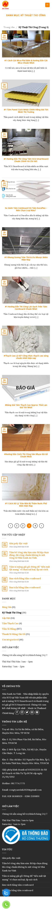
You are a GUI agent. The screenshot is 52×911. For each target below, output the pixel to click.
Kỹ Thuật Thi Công (11, 612)
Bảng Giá (6, 607)
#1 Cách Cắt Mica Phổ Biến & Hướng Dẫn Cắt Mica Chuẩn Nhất (26, 61)
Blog (26, 906)
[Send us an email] (32, 712)
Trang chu (9, 27)
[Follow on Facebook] (17, 712)
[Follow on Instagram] (22, 712)
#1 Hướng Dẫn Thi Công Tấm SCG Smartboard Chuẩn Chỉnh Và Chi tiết (26, 160)
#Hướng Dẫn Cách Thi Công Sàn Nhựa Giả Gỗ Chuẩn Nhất (26, 455)
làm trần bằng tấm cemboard (24, 587)
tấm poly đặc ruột (18, 543)
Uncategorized (10, 639)
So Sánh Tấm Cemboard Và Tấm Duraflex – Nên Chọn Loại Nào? (26, 209)
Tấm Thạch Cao (10, 623)
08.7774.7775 (18, 783)
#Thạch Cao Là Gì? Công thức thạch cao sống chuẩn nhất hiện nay (26, 356)
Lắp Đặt (6, 618)
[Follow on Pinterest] (37, 712)
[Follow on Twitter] (27, 712)
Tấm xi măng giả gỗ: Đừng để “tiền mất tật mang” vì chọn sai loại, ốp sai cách (29, 568)
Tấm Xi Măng (9, 628)
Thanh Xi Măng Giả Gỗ (13, 634)
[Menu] (47, 5)
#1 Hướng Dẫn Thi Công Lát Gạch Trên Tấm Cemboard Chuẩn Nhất (26, 307)
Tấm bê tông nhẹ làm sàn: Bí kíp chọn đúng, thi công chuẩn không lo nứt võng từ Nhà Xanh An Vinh (29, 555)
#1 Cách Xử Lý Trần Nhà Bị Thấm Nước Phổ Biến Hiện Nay (26, 504)
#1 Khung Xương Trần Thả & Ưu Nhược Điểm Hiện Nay (26, 258)
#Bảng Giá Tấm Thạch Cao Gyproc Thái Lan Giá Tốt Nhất (26, 406)
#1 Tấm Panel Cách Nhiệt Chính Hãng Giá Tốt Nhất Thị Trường (26, 110)
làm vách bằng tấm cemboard (25, 578)
